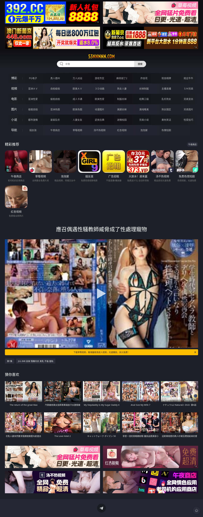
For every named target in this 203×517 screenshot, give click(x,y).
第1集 (9, 361)
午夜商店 (55, 130)
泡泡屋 (144, 130)
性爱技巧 (188, 119)
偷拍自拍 (55, 99)
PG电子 (33, 78)
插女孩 (33, 130)
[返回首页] (196, 510)
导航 (14, 130)
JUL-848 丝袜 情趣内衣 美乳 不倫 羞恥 (35, 361)
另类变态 (188, 99)
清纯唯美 (144, 109)
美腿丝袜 (122, 109)
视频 (14, 89)
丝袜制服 (144, 88)
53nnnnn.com (101, 56)
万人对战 (77, 78)
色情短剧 (166, 130)
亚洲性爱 (33, 99)
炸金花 (144, 78)
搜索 (140, 64)
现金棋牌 (166, 78)
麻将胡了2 (121, 78)
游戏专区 (99, 78)
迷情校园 (122, 119)
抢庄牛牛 (188, 78)
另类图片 (188, 109)
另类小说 (144, 119)
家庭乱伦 (55, 119)
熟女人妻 (122, 88)
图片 (14, 109)
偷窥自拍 (33, 109)
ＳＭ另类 (188, 88)
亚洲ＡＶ (33, 88)
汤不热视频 (100, 130)
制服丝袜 (122, 99)
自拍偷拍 (55, 88)
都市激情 (33, 119)
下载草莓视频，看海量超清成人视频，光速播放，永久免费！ (101, 352)
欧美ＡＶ (77, 88)
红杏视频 (122, 130)
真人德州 (55, 78)
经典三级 (144, 99)
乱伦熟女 (166, 99)
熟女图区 (166, 109)
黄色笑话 (166, 119)
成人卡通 (77, 99)
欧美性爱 (99, 99)
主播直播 (166, 88)
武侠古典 (99, 119)
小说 (14, 120)
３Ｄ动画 (99, 88)
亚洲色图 (55, 109)
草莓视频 (77, 130)
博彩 (14, 78)
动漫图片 (99, 109)
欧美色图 (77, 109)
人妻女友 (77, 119)
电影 (14, 99)
